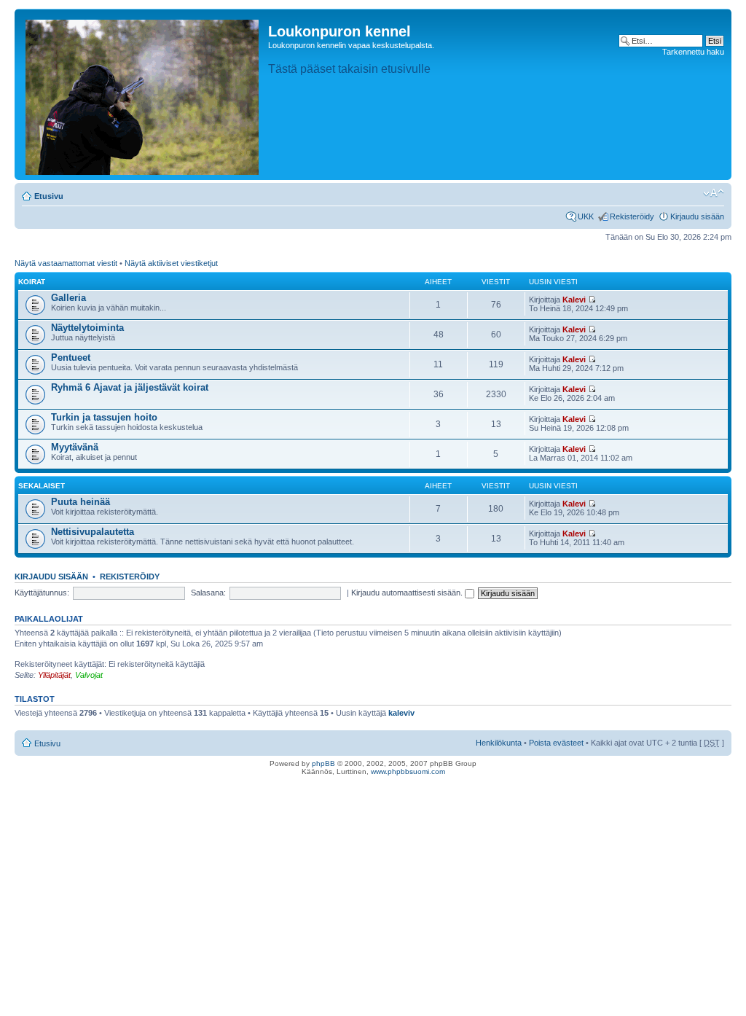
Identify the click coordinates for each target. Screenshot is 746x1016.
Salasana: (208, 592)
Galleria (68, 297)
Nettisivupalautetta (92, 531)
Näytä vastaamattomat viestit (66, 263)
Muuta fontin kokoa (713, 193)
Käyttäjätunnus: (42, 592)
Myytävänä (74, 447)
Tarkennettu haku (693, 51)
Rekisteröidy (632, 216)
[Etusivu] (143, 94)
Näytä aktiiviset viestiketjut (171, 263)
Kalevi (574, 299)
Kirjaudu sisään (697, 216)
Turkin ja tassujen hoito (104, 417)
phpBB (323, 763)
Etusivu (48, 196)
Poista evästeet (556, 742)
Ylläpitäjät (54, 675)
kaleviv (401, 712)
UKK (586, 216)
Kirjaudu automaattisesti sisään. (408, 592)
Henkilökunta (499, 742)
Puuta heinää (80, 501)
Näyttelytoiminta (87, 327)
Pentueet (70, 357)
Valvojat (89, 675)
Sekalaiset (41, 486)
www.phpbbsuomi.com (408, 771)
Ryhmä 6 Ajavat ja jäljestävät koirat (129, 387)
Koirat (31, 282)
